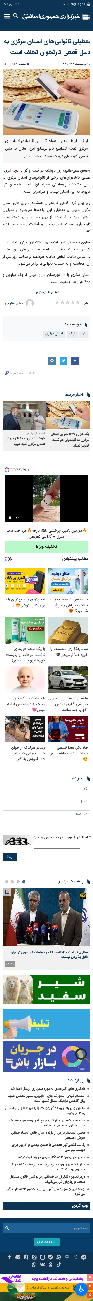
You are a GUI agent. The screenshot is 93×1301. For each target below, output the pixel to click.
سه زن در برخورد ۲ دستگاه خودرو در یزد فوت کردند (51, 1157)
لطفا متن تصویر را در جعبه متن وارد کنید (62, 837)
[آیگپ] (42, 1258)
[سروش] (25, 1258)
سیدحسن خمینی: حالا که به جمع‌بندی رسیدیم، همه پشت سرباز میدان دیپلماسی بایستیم (46, 1123)
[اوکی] (50, 1265)
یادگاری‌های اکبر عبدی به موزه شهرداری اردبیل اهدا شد (48, 1089)
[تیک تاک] (58, 1265)
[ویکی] (42, 1265)
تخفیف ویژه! (46, 546)
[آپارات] (58, 1258)
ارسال (9, 857)
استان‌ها (53, 292)
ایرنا (51, 17)
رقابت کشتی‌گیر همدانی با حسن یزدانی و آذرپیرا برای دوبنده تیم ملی (48, 1147)
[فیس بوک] (9, 1258)
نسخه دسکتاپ (46, 1242)
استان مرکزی (54, 334)
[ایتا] (34, 1258)
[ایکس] (75, 1258)
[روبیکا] (67, 1258)
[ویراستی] (17, 1258)
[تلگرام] (83, 1258)
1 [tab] (23, 881)
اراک (72, 334)
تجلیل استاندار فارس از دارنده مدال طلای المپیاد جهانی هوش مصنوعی (48, 1135)
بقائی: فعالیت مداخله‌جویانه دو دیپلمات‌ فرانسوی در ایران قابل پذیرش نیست (49, 955)
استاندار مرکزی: (35, 433)
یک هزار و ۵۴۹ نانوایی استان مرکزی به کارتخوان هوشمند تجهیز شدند (70, 440)
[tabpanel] (46, 929)
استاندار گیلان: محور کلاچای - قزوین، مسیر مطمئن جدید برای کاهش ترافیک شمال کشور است (46, 1098)
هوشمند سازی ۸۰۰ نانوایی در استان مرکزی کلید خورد (25, 441)
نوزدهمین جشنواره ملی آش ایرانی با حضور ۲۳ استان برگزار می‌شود (45, 1191)
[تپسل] (7, 469)
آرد (83, 334)
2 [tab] (18, 881)
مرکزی (40, 292)
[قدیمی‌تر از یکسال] (68, 415)
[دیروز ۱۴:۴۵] (46, 917)
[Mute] (17, 518)
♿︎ (81, 1288)
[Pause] (10, 518)
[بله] (50, 1258)
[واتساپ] (34, 1265)
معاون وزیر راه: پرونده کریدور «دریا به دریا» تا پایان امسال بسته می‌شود (45, 1110)
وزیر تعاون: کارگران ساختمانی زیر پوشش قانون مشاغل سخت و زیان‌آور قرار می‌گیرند (47, 1179)
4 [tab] (6, 881)
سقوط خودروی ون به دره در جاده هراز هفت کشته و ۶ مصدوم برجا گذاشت (48, 1167)
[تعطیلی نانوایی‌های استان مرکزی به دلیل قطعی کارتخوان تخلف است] (46, 102)
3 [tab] (12, 881)
